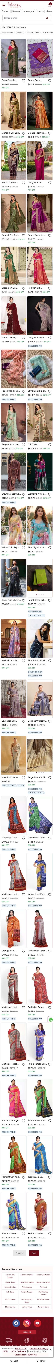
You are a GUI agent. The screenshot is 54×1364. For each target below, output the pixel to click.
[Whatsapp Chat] (51, 1019)
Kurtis (40, 11)
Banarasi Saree (27, 1275)
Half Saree (10, 1292)
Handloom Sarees (43, 1282)
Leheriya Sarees (43, 1299)
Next (34, 1253)
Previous (19, 1253)
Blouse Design (10, 1287)
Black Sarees (10, 1307)
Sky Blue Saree (43, 1307)
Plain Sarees (27, 1287)
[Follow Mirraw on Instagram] (27, 1323)
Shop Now (16, 73)
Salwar (6, 11)
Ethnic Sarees (10, 1299)
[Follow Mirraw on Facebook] (16, 1323)
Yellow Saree (27, 1307)
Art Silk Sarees (27, 1292)
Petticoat (43, 1287)
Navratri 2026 (33, 32)
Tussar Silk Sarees (43, 1275)
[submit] (47, 18)
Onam (19, 32)
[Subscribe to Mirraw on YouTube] (37, 1323)
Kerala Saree (10, 1282)
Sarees (16, 11)
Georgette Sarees (27, 1282)
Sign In (27, 1332)
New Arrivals (7, 32)
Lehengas (28, 11)
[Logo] (14, 5)
